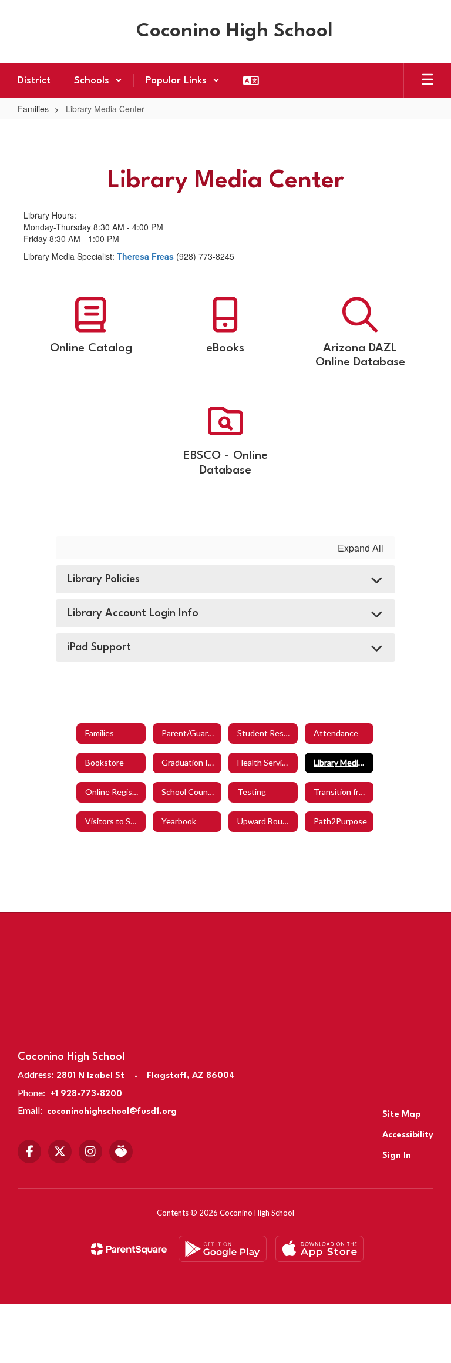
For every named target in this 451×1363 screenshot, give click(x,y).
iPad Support (99, 647)
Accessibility (407, 1135)
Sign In (396, 1156)
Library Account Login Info (133, 613)
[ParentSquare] (129, 1249)
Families (33, 109)
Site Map (401, 1114)
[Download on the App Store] (319, 1249)
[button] (98, 80)
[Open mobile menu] (427, 80)
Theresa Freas (145, 256)
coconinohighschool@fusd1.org (112, 1111)
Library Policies (104, 579)
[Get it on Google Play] (223, 1249)
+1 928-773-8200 (86, 1094)
